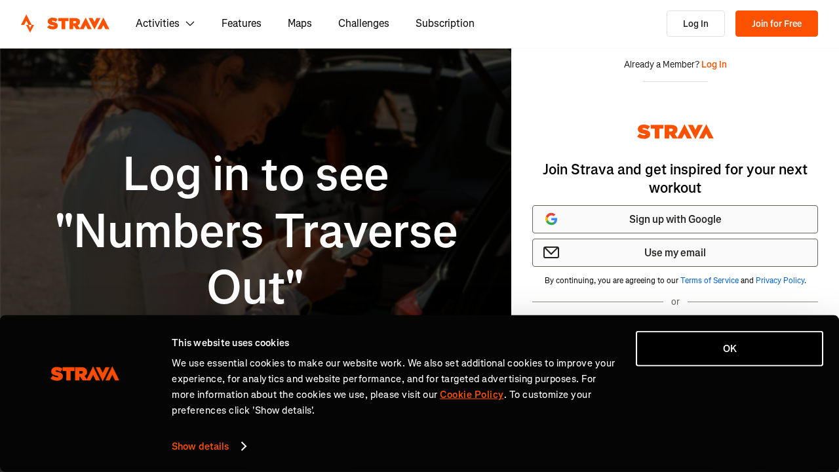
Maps (300, 23)
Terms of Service (709, 280)
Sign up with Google (675, 219)
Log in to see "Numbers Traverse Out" (256, 231)
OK (730, 348)
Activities (158, 23)
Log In (696, 24)
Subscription (445, 23)
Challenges (363, 23)
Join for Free (777, 24)
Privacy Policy (780, 280)
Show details (200, 446)
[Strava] (65, 23)
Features (242, 23)
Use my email (675, 253)
